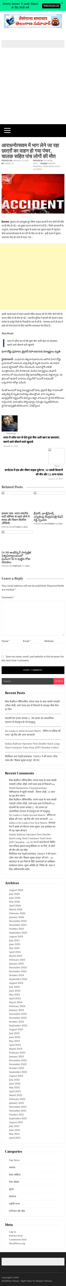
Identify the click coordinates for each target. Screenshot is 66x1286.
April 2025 (15, 952)
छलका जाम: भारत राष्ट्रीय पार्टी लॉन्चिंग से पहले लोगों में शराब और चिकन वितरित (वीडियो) (16, 518)
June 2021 (14, 1130)
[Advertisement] (33, 91)
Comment (8, 597)
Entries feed (15, 1235)
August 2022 (16, 1076)
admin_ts (9, 163)
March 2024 (15, 1002)
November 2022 (18, 1064)
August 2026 (16, 890)
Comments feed (17, 1239)
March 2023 (15, 1049)
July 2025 (14, 940)
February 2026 (17, 913)
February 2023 (17, 1052)
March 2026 (15, 909)
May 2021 (14, 1134)
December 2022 (18, 1060)
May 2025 (14, 948)
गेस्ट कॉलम (14, 1182)
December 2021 (18, 1107)
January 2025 (16, 963)
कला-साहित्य (15, 1175)
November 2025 (18, 925)
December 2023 (18, 1014)
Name (6, 641)
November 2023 (18, 1018)
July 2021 (14, 1126)
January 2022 (16, 1103)
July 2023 (14, 1033)
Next (59, 466)
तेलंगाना (12, 1196)
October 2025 (16, 929)
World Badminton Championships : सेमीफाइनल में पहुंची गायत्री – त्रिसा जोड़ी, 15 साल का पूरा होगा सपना (32, 792)
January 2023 (16, 1056)
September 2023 (18, 1025)
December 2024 (18, 967)
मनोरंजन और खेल (17, 1211)
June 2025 (14, 944)
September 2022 (18, 1072)
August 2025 (16, 936)
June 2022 (14, 1083)
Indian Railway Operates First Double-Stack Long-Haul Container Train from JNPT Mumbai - (30, 838)
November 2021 (17, 1110)
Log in (12, 1232)
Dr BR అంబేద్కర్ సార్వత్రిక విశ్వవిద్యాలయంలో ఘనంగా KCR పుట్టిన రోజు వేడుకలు (16, 557)
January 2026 (16, 917)
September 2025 (18, 932)
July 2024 (14, 987)
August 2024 (16, 983)
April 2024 (15, 998)
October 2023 (16, 1021)
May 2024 (14, 994)
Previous (9, 433)
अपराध (35, 163)
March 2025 (15, 956)
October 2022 (16, 1068)
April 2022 (15, 1091)
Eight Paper (27, 1281)
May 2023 (14, 1041)
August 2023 (16, 1029)
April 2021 (15, 1138)
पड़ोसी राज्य (14, 1204)
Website (49, 641)
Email (27, 641)
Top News (47, 160)
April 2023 (15, 1045)
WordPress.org (17, 1243)
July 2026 (14, 894)
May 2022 (14, 1087)
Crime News (48, 166)
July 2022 (14, 1080)
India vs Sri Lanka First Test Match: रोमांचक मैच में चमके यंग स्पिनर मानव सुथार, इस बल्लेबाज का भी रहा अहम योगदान (32, 826)
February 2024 (17, 1006)
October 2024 (16, 975)
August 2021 (16, 1122)
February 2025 (17, 960)
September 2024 (18, 979)
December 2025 (18, 921)
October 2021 (16, 1114)
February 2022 (17, 1099)
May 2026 (14, 902)
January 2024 (16, 1010)
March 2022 (15, 1095)
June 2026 (14, 898)
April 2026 (15, 905)
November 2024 (18, 971)
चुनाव (11, 1189)
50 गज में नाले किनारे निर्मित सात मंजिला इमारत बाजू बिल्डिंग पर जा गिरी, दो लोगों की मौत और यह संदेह (32, 846)
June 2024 (14, 991)
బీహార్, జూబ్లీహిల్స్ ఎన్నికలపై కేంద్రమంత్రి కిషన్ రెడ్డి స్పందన (48, 517)
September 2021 (18, 1118)
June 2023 (14, 1037)
